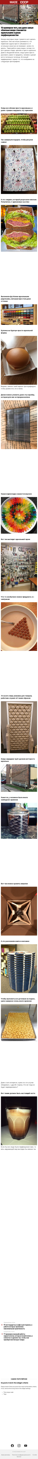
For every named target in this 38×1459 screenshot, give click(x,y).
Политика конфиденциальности (21, 1455)
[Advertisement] (19, 84)
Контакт (19, 1457)
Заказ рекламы (5, 1455)
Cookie (35, 1455)
